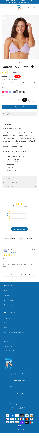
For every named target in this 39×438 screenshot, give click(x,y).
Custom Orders (9, 305)
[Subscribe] (30, 386)
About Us (7, 318)
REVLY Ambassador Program (13, 332)
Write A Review (19, 229)
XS (6, 100)
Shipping (4, 79)
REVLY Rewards (9, 351)
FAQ (5, 291)
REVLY (22, 429)
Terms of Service (9, 337)
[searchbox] (11, 238)
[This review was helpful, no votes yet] (30, 274)
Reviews (6, 323)
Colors (4, 87)
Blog (5, 327)
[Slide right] (24, 62)
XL (31, 100)
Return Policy (8, 300)
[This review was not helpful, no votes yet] (33, 274)
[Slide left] (15, 62)
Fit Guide (7, 341)
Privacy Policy (8, 346)
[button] (4, 8)
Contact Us (7, 296)
